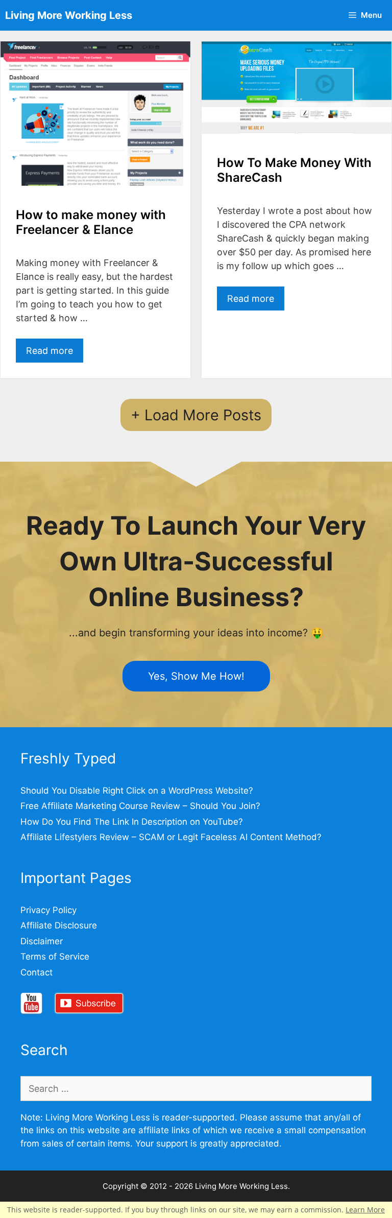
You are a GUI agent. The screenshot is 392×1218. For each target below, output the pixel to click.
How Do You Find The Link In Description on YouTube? (131, 822)
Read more (49, 350)
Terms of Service (54, 956)
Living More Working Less (68, 15)
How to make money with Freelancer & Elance (91, 222)
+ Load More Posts (196, 415)
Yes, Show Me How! (196, 676)
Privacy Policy (48, 910)
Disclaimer (41, 941)
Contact (36, 972)
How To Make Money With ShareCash (294, 170)
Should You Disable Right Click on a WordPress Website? (136, 790)
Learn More (365, 1209)
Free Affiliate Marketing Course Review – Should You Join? (140, 806)
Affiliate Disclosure (58, 925)
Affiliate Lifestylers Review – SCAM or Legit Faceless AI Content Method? (171, 837)
